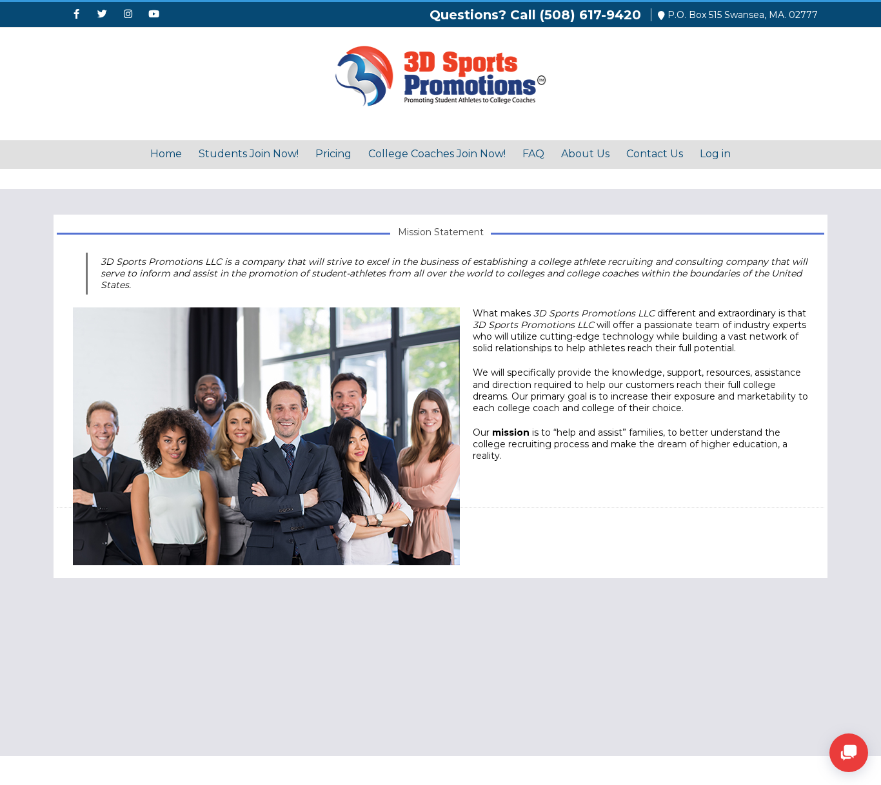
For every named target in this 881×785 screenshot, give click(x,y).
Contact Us (654, 154)
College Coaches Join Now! (437, 154)
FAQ (533, 154)
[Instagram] (128, 15)
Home (166, 154)
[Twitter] (102, 15)
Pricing (333, 154)
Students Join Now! (249, 154)
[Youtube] (153, 15)
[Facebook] (76, 15)
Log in (715, 154)
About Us (585, 154)
